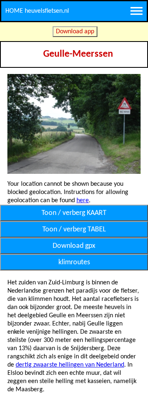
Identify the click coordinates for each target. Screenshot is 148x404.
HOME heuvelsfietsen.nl (37, 11)
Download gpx (74, 246)
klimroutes (74, 262)
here (82, 200)
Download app (75, 31)
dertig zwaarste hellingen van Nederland (70, 365)
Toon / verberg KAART (74, 213)
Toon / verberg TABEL (74, 229)
